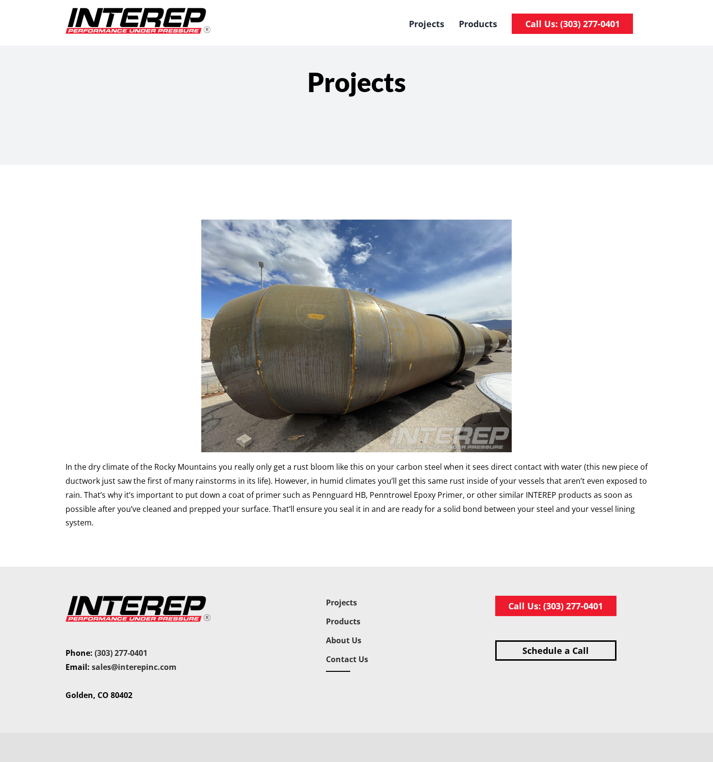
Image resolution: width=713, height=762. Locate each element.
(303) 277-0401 (121, 653)
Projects (341, 602)
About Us (343, 640)
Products (343, 621)
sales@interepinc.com (134, 667)
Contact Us (347, 659)
